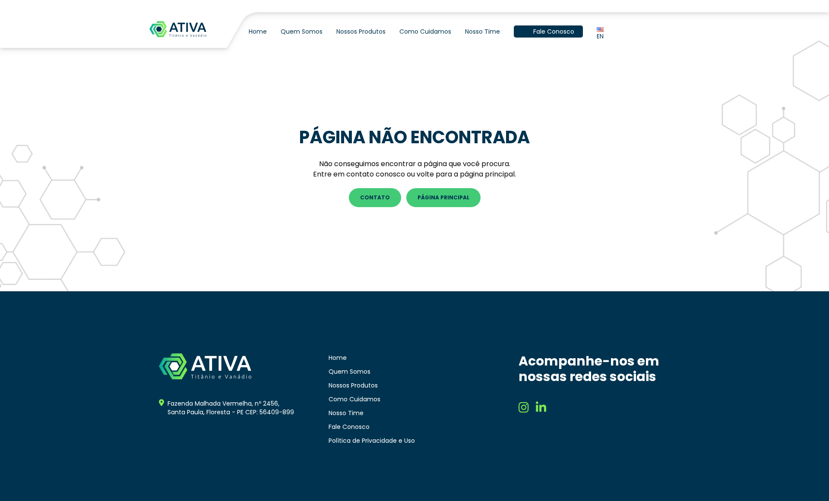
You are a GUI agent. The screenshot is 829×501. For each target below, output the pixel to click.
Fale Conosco (553, 31)
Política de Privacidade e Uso (372, 440)
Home (258, 31)
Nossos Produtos (361, 31)
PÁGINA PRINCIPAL (443, 197)
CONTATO (375, 197)
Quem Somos (302, 31)
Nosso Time (482, 31)
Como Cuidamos (425, 31)
